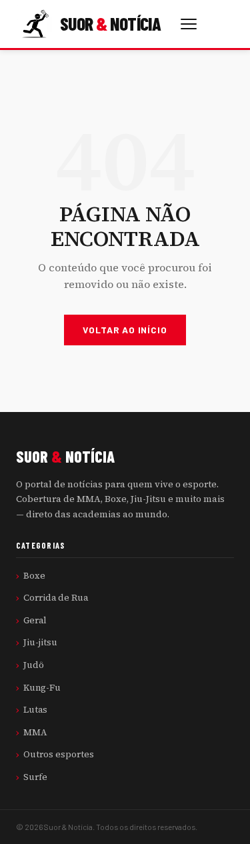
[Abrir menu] (188, 24)
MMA (35, 732)
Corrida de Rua (55, 597)
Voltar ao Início (125, 329)
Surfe (35, 777)
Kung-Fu (42, 687)
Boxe (34, 575)
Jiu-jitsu (40, 642)
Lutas (35, 709)
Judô (33, 665)
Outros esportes (58, 754)
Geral (35, 620)
